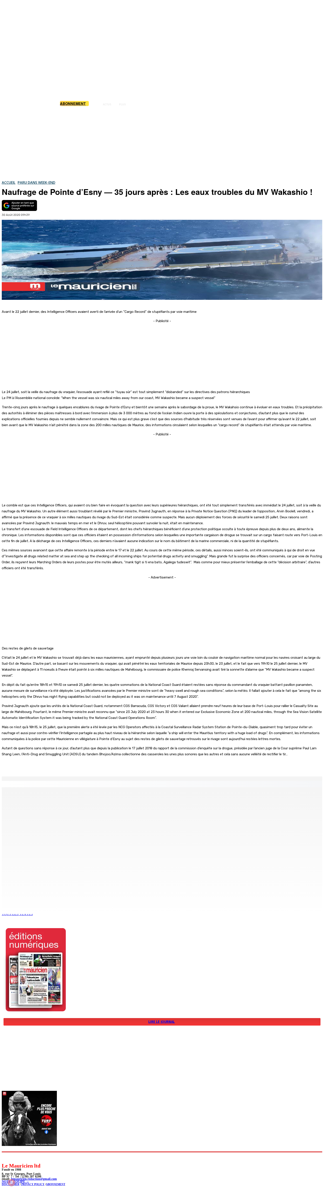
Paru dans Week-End (36, 182)
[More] (93, 765)
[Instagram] (15, 1157)
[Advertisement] (162, 143)
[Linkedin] (25, 1157)
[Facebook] (46, 765)
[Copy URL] (77, 765)
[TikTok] (35, 1157)
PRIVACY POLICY (33, 1184)
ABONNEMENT (55, 1184)
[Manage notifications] (11, 1182)
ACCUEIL (8, 182)
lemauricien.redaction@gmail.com (34, 1179)
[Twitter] (61, 765)
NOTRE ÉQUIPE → (15, 1181)
